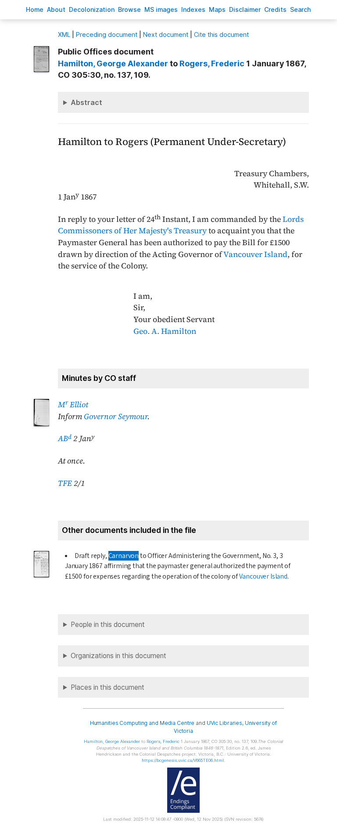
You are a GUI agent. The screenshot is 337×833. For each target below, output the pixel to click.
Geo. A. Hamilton (164, 331)
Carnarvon (123, 556)
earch (300, 9)
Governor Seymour (115, 416)
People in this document (108, 624)
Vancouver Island (255, 254)
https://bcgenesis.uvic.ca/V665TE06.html (183, 760)
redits (275, 9)
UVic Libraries (224, 723)
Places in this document (107, 687)
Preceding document (106, 34)
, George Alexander (113, 63)
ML (64, 34)
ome (34, 9)
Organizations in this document (118, 656)
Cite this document (221, 34)
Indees (193, 9)
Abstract (86, 102)
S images (161, 9)
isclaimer (245, 9)
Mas (217, 9)
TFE (65, 483)
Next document (165, 34)
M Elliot (73, 404)
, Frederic (211, 63)
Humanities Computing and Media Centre (142, 723)
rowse (129, 9)
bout (56, 9)
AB (65, 438)
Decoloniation (92, 9)
